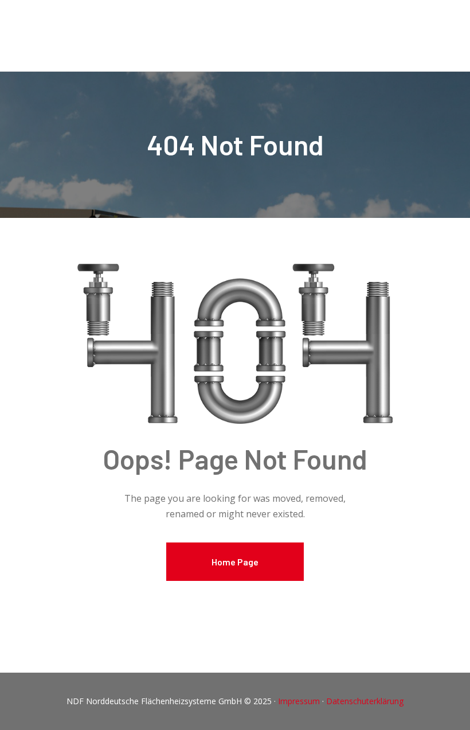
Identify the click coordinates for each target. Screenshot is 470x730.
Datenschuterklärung (365, 701)
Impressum (300, 701)
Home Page (234, 561)
